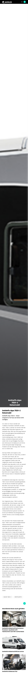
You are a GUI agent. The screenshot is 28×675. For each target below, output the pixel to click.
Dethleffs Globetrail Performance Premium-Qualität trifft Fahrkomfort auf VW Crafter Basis (13, 629)
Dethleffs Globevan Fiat (9, 671)
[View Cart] (25, 2)
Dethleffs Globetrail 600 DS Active (13, 651)
